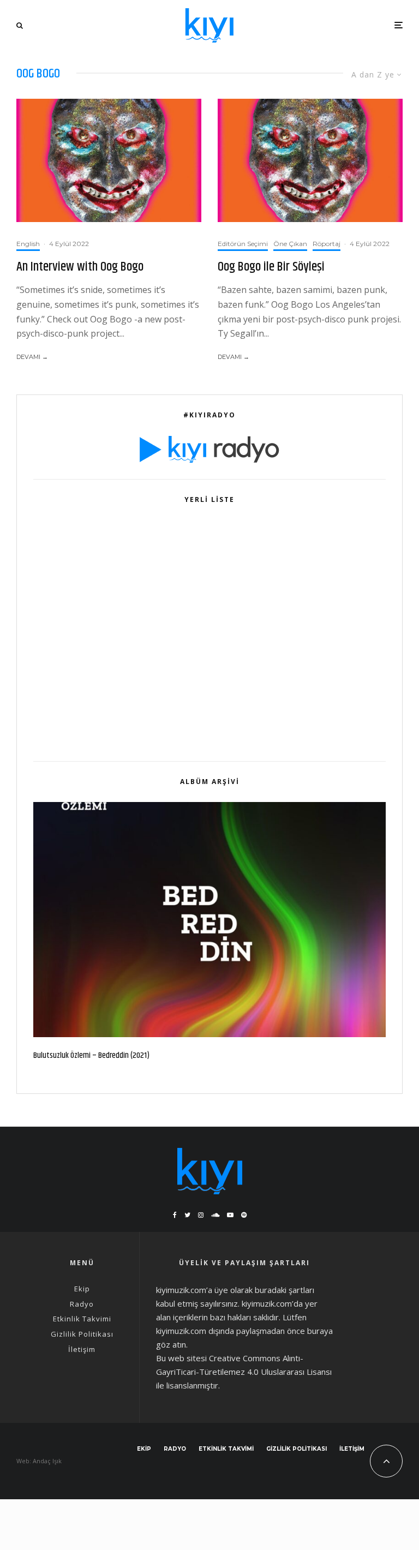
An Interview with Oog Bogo (79, 267)
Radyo (82, 1304)
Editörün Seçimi (243, 244)
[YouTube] (230, 1215)
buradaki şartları (284, 1289)
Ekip (82, 1289)
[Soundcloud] (215, 1215)
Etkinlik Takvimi (82, 1319)
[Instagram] (200, 1215)
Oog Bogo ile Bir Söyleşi (271, 267)
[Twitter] (187, 1215)
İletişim (81, 1349)
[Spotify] (243, 1215)
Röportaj (326, 244)
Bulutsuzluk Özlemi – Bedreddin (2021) (91, 1056)
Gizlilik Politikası (82, 1334)
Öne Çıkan (290, 244)
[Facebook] (175, 1215)
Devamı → (32, 357)
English (28, 244)
